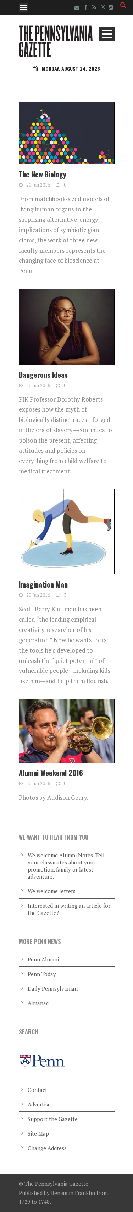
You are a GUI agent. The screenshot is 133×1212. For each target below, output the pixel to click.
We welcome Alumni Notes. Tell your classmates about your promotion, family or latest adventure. (66, 866)
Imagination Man (43, 584)
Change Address (47, 1148)
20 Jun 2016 (38, 185)
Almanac (38, 1003)
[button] (123, 6)
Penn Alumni (43, 959)
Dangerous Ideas (43, 374)
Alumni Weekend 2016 (51, 772)
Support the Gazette (53, 1118)
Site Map (38, 1133)
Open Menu (23, 7)
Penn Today (42, 973)
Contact (37, 1089)
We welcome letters (52, 891)
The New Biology (42, 174)
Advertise (39, 1104)
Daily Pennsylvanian (53, 988)
